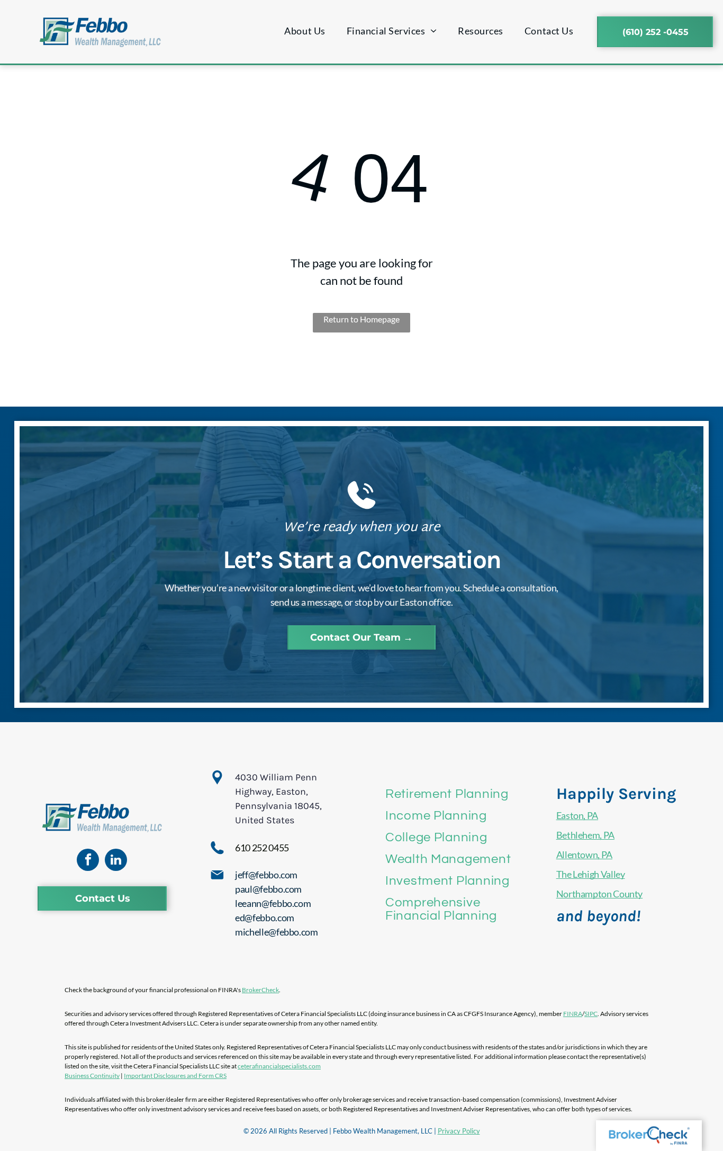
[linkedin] (116, 861)
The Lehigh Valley (590, 874)
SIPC (591, 1014)
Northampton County (599, 894)
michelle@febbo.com (276, 932)
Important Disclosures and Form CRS (175, 1076)
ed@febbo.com (264, 917)
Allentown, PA (584, 854)
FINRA (572, 1014)
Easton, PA (577, 815)
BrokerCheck (260, 990)
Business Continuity (92, 1076)
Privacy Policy (459, 1131)
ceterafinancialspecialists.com (279, 1066)
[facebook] (88, 861)
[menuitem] (305, 31)
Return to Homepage (361, 319)
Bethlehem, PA (585, 835)
